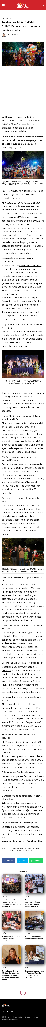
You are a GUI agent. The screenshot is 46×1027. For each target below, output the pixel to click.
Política (27, 896)
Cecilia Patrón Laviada (35, 848)
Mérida (27, 967)
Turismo (27, 933)
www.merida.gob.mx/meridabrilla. (22, 841)
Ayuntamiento (10, 810)
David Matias (15, 34)
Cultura (4, 896)
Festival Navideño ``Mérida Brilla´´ (21, 850)
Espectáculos (7, 18)
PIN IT (24, 167)
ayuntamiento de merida (18, 848)
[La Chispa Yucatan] (23, 5)
